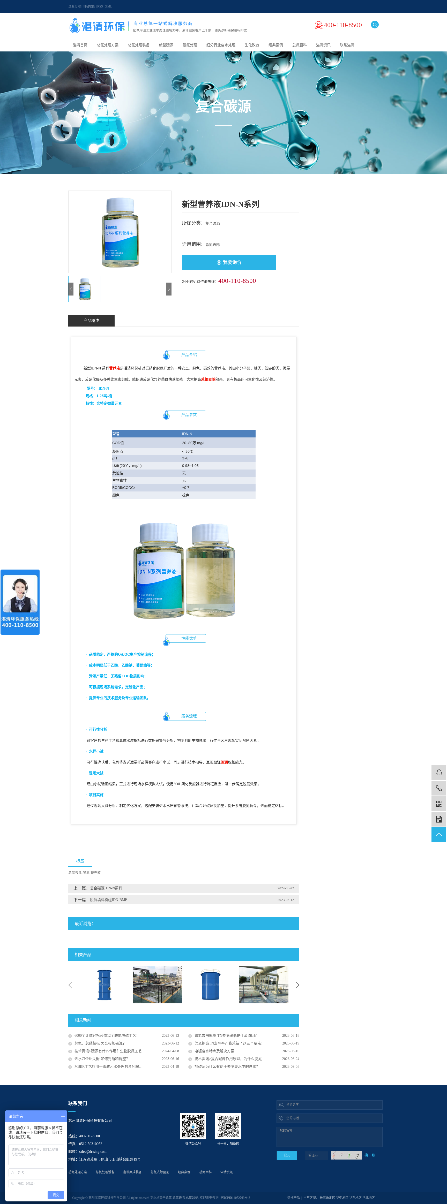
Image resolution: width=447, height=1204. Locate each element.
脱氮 (86, 873)
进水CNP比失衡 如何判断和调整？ (102, 1059)
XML (108, 6)
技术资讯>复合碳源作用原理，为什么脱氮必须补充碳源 (239, 1059)
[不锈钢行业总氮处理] (263, 985)
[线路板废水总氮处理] (210, 985)
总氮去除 (75, 873)
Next (297, 985)
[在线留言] (438, 819)
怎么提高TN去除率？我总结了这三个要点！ (230, 1043)
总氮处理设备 (105, 1172)
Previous (70, 985)
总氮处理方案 (107, 45)
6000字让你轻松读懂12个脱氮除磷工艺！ (107, 1036)
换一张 (369, 1155)
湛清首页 (80, 45)
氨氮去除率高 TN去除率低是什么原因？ (226, 1036)
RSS (100, 6)
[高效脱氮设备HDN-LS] (157, 984)
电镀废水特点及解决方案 (214, 1051)
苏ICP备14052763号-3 (235, 1198)
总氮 (169, 1198)
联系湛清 (347, 45)
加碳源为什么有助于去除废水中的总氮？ (227, 1067)
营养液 (96, 873)
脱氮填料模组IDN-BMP (108, 900)
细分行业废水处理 (220, 45)
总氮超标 (192, 1198)
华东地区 (355, 1198)
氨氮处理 (190, 45)
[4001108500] (438, 788)
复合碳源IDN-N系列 (106, 888)
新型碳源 (166, 45)
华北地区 (368, 1198)
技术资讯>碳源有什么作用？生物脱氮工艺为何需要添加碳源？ (124, 1051)
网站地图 (89, 6)
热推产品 (293, 1198)
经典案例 (276, 45)
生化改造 (252, 45)
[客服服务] (438, 772)
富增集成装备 (132, 1172)
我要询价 (232, 262)
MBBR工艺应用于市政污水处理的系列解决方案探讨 (115, 1067)
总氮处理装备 (139, 45)
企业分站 (74, 6)
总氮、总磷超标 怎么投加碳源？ (100, 1043)
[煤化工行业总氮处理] (104, 985)
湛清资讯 (323, 45)
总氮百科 (299, 45)
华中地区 (342, 1198)
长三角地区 (327, 1198)
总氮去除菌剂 (160, 1172)
